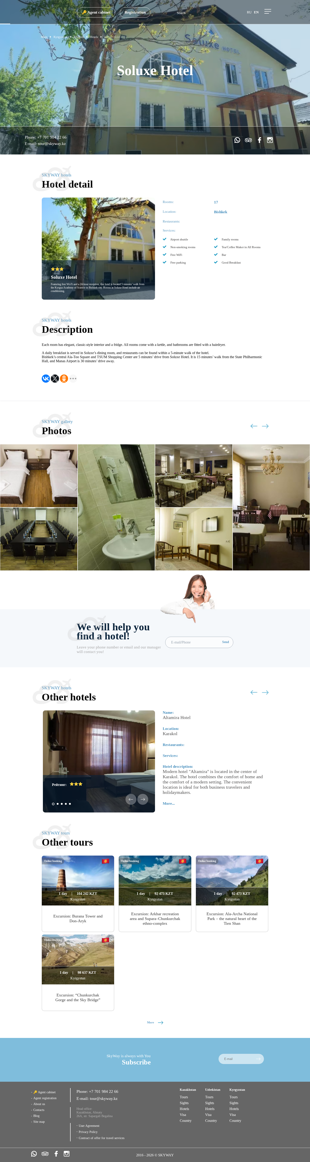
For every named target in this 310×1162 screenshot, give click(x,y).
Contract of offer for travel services (101, 1138)
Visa (183, 1115)
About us (39, 1104)
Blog (36, 1116)
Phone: (31, 137)
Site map (39, 1121)
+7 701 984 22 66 (51, 137)
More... (169, 803)
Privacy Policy (88, 1132)
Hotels (184, 1109)
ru (249, 12)
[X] (55, 378)
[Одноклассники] (64, 378)
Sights (184, 1103)
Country (186, 1121)
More (151, 1022)
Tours (184, 1097)
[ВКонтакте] (46, 378)
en (256, 12)
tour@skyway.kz (52, 143)
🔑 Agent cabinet (96, 12)
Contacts (38, 1110)
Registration (135, 12)
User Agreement (89, 1126)
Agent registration (45, 1098)
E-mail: (31, 143)
